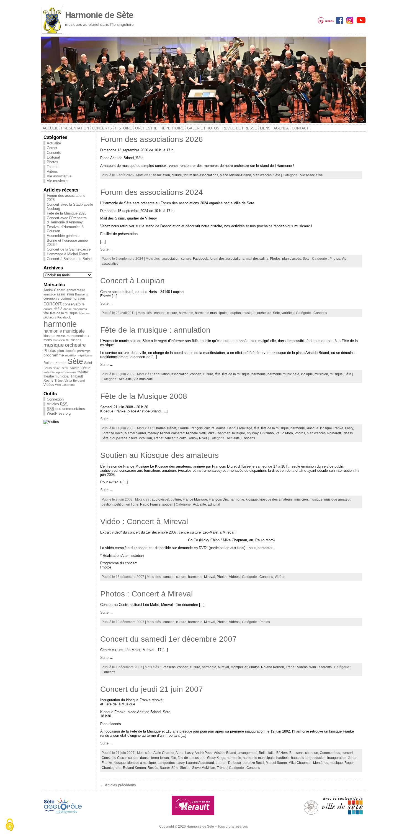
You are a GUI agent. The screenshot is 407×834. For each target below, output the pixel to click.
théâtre (83, 372)
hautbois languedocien (308, 757)
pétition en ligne (126, 504)
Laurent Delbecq (228, 762)
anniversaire (75, 290)
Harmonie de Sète (99, 15)
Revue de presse (239, 128)
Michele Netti (196, 433)
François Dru (218, 499)
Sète (75, 361)
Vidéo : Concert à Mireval (144, 521)
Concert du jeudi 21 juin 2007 (151, 689)
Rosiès (153, 767)
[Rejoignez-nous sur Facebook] (340, 20)
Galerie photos (203, 128)
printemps (84, 351)
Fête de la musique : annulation (155, 330)
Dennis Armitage (239, 428)
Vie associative (59, 176)
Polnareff (334, 433)
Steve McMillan (140, 438)
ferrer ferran (160, 757)
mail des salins (257, 258)
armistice (49, 294)
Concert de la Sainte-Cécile (69, 249)
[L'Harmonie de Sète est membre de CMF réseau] (326, 20)
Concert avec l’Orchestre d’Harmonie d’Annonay (67, 220)
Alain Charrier (163, 752)
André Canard (54, 290)
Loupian (234, 313)
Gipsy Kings (216, 757)
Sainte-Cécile (80, 368)
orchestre (75, 345)
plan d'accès (66, 351)
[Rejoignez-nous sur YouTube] (361, 20)
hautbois (282, 757)
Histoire (123, 128)
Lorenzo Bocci (112, 433)
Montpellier (239, 667)
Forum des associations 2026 (151, 139)
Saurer (165, 767)
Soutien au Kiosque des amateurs (159, 455)
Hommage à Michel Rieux (67, 254)
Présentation (75, 128)
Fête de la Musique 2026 (66, 213)
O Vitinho (267, 433)
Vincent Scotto (176, 438)
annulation (162, 374)
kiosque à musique (141, 762)
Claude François (190, 428)
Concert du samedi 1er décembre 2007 (168, 639)
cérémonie (51, 298)
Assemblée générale (63, 236)
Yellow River (197, 438)
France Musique (195, 499)
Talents (52, 167)
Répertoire (172, 128)
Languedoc (166, 762)
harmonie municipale (64, 331)
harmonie (60, 323)
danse (67, 309)
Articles (57, 404)
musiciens (73, 340)
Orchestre (146, 128)
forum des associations (201, 175)
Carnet (52, 148)
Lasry (349, 428)
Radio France (150, 504)
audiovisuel (160, 499)
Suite (104, 249)
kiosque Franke (331, 428)
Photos (52, 162)
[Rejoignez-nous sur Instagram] (350, 20)
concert (52, 303)
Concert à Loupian (132, 280)
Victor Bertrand (75, 380)
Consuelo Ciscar (114, 757)
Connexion (55, 399)
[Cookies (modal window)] (9, 825)
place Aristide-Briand (235, 175)
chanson (311, 752)
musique (53, 345)
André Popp (204, 752)
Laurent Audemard (200, 762)
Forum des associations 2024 (151, 192)
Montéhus (320, 762)
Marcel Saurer (135, 433)
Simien (185, 767)
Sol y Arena (118, 438)
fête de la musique (64, 313)
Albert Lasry (184, 752)
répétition (71, 355)
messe (61, 336)
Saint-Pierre (61, 368)
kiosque (49, 336)
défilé (58, 309)
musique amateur (337, 499)
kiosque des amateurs (276, 499)
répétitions (85, 355)
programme (53, 355)
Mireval (209, 576)
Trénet (59, 380)
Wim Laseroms (65, 384)
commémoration (73, 298)
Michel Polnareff (172, 433)
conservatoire (73, 304)
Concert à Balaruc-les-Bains (69, 259)
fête (46, 313)
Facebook (64, 317)
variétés (287, 313)
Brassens (81, 294)
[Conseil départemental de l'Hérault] (193, 805)
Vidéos (52, 171)
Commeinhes (330, 752)
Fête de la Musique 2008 (143, 396)
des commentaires (66, 409)
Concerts (102, 128)
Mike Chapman (218, 433)
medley (153, 433)
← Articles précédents (118, 785)
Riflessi (348, 433)
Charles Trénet (165, 428)
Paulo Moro (284, 433)
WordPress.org (59, 413)
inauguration (336, 757)
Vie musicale (57, 181)
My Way (252, 433)
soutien (167, 504)
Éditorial (53, 157)
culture (48, 309)
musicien (59, 340)
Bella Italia (267, 752)
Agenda (281, 128)
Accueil (50, 128)
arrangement (247, 752)
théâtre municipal (56, 376)
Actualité (54, 143)
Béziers (282, 752)
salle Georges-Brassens (59, 372)
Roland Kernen (54, 362)
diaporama (80, 309)
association (65, 294)
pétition (107, 504)
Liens (265, 128)
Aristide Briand (225, 752)
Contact (300, 128)
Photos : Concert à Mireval (146, 594)
